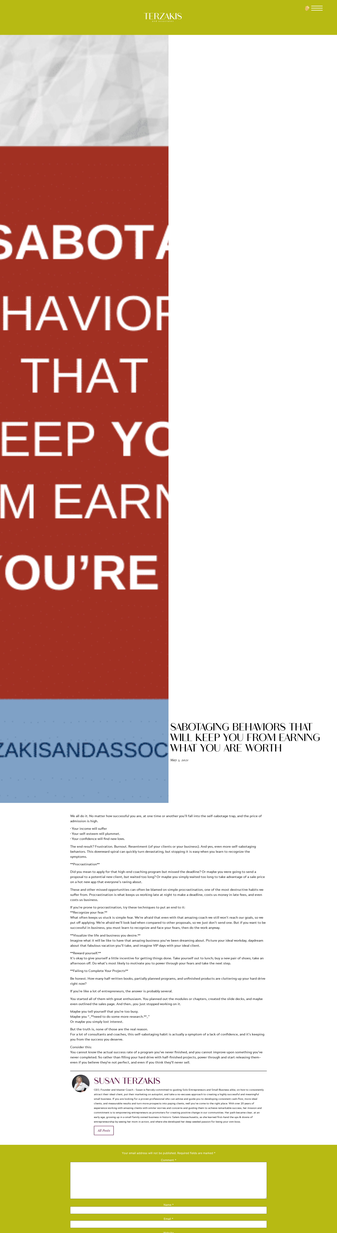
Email (168, 1218)
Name (169, 1204)
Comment (168, 1160)
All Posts (103, 1130)
